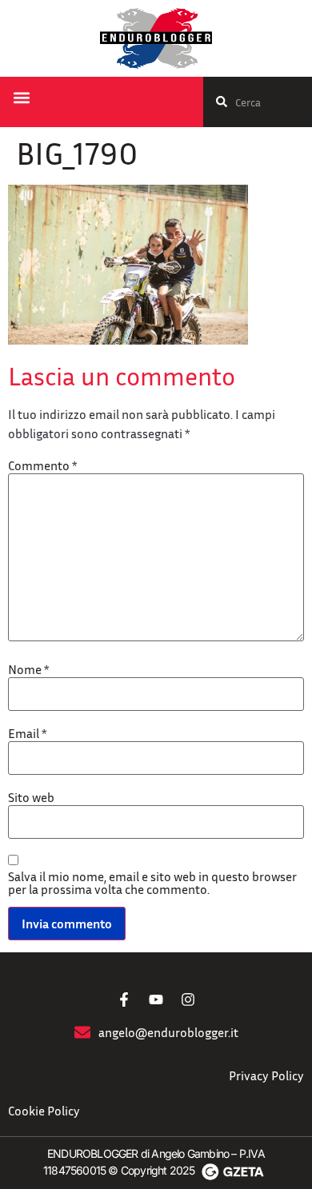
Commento (42, 465)
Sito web (31, 797)
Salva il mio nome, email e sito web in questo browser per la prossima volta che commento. (152, 883)
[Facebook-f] (124, 999)
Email (27, 733)
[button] (21, 98)
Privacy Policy (266, 1075)
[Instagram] (188, 999)
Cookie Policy (44, 1111)
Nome (28, 669)
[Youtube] (156, 999)
